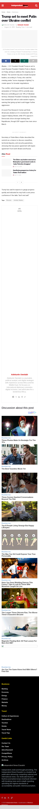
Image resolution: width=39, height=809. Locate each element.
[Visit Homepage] (19, 5)
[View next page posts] (21, 182)
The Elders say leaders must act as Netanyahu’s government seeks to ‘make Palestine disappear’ (24, 162)
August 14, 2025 (9, 27)
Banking (5, 688)
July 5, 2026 (17, 175)
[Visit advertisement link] (19, 1)
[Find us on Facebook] (2, 798)
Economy (5, 692)
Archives (5, 760)
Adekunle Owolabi (23, 25)
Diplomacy (15, 12)
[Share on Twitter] (15, 61)
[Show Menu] (3, 5)
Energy (4, 695)
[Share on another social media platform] (33, 61)
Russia (8, 200)
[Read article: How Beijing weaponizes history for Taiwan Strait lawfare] (6, 172)
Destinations (6, 719)
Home (3, 12)
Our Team (5, 746)
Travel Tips (6, 733)
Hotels (4, 726)
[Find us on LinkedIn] (5, 798)
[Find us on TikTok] (12, 798)
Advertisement (7, 750)
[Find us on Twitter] (8, 798)
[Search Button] (36, 5)
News (8, 12)
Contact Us (6, 743)
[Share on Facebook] (6, 61)
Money (4, 705)
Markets (5, 702)
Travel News (6, 729)
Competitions (7, 753)
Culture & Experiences (10, 716)
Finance (5, 699)
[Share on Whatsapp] (24, 61)
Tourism (5, 722)
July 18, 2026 (18, 166)
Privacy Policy (7, 756)
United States (18, 200)
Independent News (11, 802)
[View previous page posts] (17, 182)
